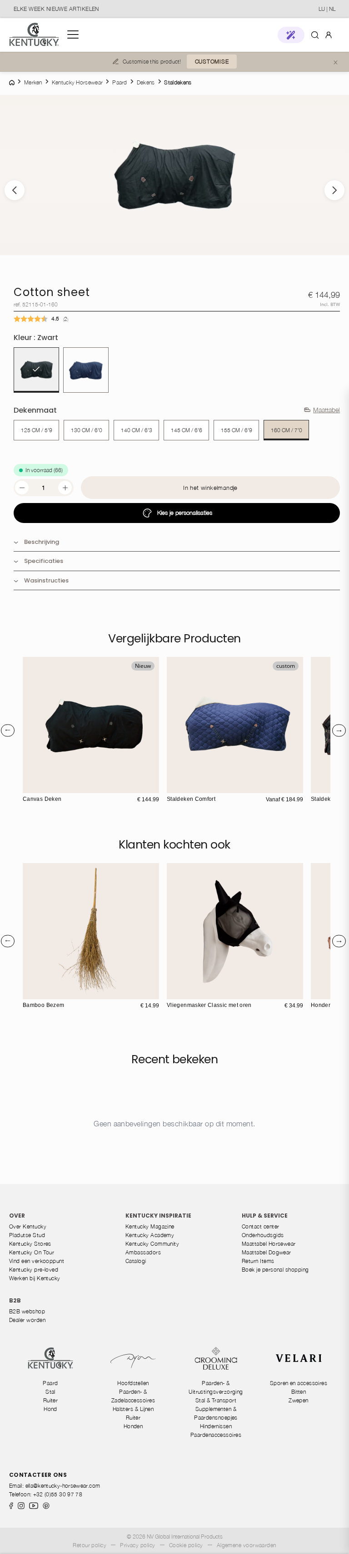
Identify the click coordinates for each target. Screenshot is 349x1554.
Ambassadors (143, 1252)
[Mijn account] (328, 34)
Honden (133, 1426)
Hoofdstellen (133, 1383)
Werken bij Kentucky (34, 1278)
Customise (212, 61)
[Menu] (73, 34)
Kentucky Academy (149, 1235)
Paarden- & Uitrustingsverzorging (216, 1387)
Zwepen (299, 1400)
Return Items (258, 1261)
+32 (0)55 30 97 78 (57, 1494)
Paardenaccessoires (215, 1434)
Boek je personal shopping (275, 1269)
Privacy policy (137, 1545)
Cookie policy (186, 1545)
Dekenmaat (35, 410)
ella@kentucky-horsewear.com (62, 1485)
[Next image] (334, 190)
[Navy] (86, 370)
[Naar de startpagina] (34, 34)
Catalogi (135, 1261)
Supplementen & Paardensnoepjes (216, 1413)
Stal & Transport (215, 1400)
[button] (291, 35)
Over (17, 1215)
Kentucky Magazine (149, 1226)
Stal (50, 1391)
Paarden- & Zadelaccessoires (133, 1396)
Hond (50, 1409)
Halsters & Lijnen (133, 1409)
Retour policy (89, 1545)
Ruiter (50, 1400)
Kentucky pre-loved (33, 1269)
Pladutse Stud (27, 1235)
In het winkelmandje (210, 487)
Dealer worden (27, 1320)
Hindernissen (216, 1426)
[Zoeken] (314, 34)
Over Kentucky (27, 1226)
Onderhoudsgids (263, 1235)
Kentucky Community (152, 1243)
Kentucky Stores (30, 1243)
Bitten (298, 1391)
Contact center (260, 1226)
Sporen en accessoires (299, 1383)
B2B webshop (27, 1311)
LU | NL (327, 8)
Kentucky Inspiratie (158, 1215)
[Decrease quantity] (22, 487)
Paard (50, 1383)
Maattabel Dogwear (266, 1252)
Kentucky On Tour (31, 1252)
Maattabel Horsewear (269, 1243)
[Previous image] (15, 190)
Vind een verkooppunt (36, 1261)
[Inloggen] (328, 34)
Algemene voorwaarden (246, 1545)
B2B (15, 1300)
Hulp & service (265, 1215)
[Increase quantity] (65, 487)
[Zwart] (36, 370)
